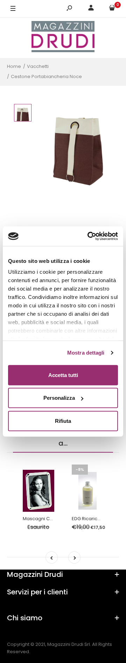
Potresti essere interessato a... (63, 437)
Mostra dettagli (86, 353)
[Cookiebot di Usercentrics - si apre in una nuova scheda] (89, 236)
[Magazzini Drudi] (62, 37)
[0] (111, 9)
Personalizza (59, 398)
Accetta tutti (63, 375)
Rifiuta (63, 421)
